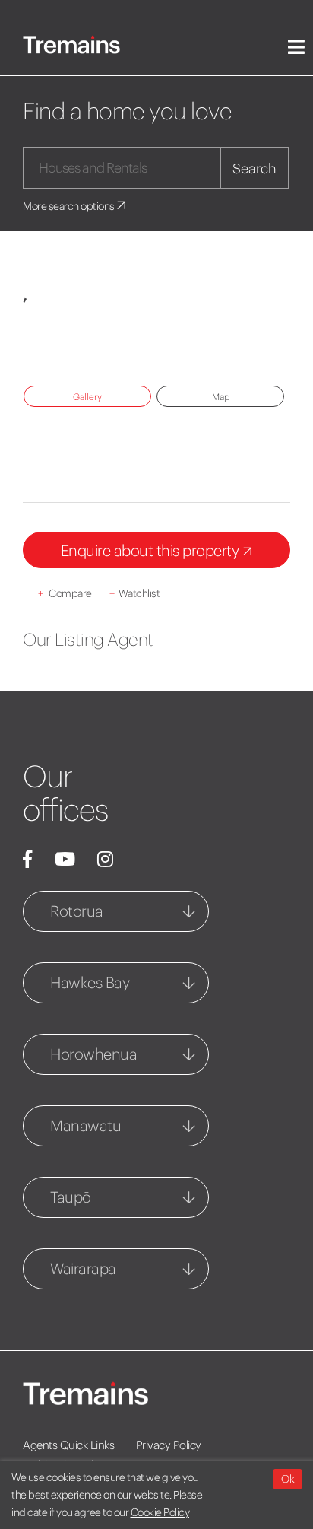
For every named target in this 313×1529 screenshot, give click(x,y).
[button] (55, 345)
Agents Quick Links (68, 1445)
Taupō (70, 1196)
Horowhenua (93, 1053)
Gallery (87, 396)
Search (254, 168)
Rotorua (76, 910)
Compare (65, 593)
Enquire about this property (151, 550)
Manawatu (85, 1125)
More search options (69, 206)
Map (220, 396)
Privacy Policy (168, 1445)
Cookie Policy (160, 1512)
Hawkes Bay (89, 982)
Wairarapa (83, 1268)
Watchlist (134, 593)
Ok (287, 1479)
